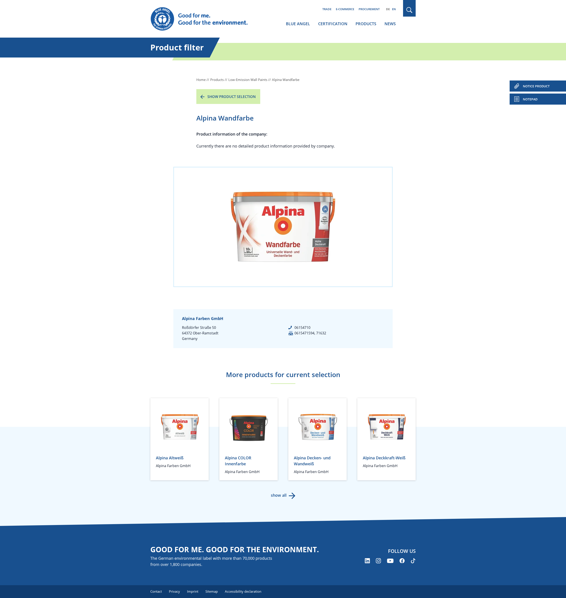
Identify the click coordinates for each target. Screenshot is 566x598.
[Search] (409, 10)
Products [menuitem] (366, 23)
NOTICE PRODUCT (536, 86)
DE (388, 9)
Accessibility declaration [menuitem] (243, 591)
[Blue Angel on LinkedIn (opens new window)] (367, 560)
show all (279, 495)
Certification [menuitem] (332, 23)
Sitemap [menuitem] (211, 591)
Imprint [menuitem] (192, 591)
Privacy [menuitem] (174, 591)
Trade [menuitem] (326, 9)
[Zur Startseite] (203, 19)
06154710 (302, 327)
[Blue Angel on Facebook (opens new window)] (402, 560)
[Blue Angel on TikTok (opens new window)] (413, 560)
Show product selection (231, 96)
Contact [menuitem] (156, 591)
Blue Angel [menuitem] (298, 23)
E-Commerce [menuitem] (345, 9)
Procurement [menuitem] (369, 9)
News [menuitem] (390, 23)
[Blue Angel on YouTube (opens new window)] (390, 560)
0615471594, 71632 (310, 333)
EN (394, 9)
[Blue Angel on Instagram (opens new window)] (378, 560)
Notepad (530, 99)
